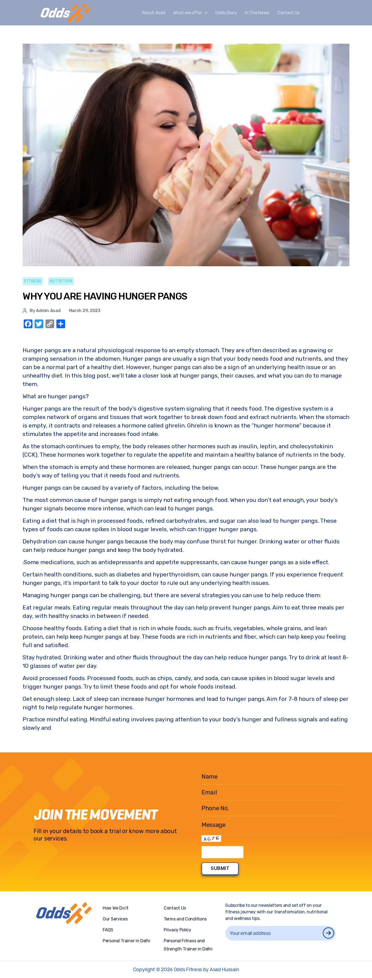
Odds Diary (226, 12)
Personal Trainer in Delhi (126, 940)
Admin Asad (48, 310)
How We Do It (115, 908)
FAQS (108, 929)
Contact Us (288, 12)
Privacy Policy (177, 929)
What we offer (187, 12)
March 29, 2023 (84, 310)
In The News (257, 12)
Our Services (115, 919)
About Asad (153, 12)
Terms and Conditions (185, 919)
